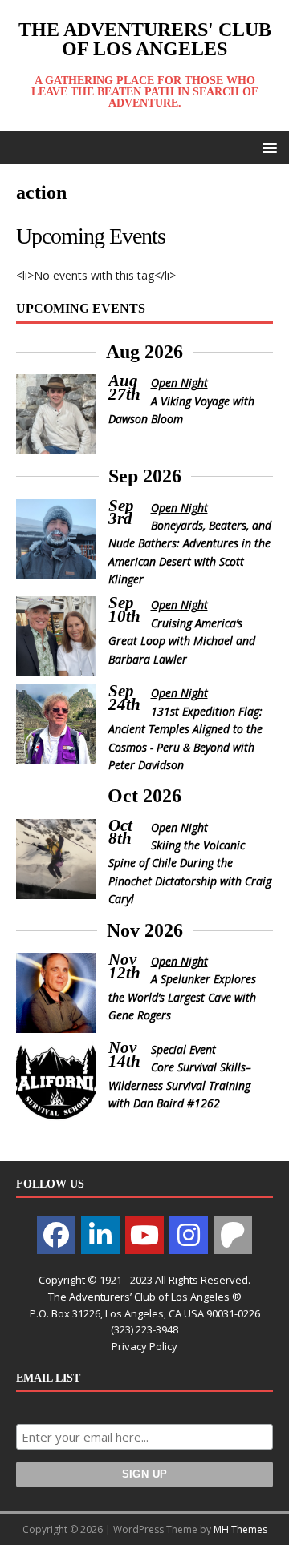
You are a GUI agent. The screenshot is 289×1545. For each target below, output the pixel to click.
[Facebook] (56, 1235)
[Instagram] (188, 1235)
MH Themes (240, 1529)
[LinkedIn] (100, 1235)
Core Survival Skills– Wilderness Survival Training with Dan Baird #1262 (179, 1085)
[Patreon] (233, 1235)
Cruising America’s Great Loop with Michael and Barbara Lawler (181, 641)
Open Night (179, 382)
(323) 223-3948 (144, 1329)
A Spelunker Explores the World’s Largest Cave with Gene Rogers (182, 997)
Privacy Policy (144, 1346)
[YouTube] (144, 1235)
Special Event (183, 1049)
